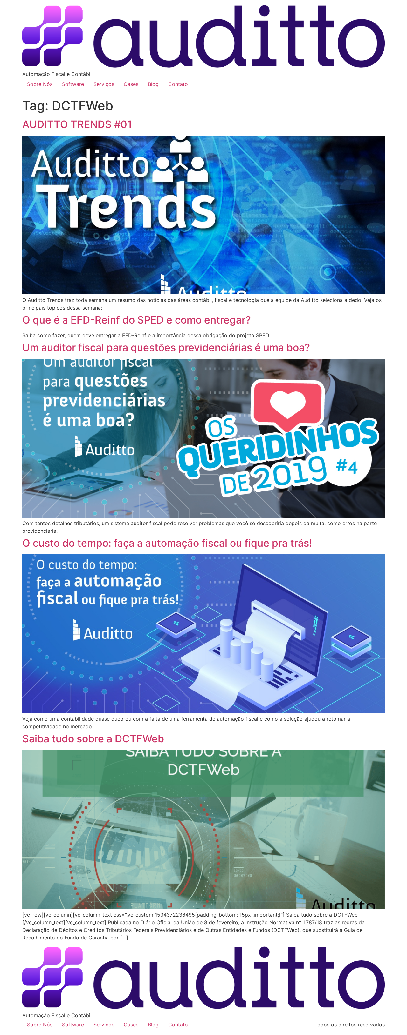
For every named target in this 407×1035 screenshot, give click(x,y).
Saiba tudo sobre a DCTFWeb (93, 738)
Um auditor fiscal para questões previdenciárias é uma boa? (166, 347)
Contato (178, 84)
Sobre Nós (39, 84)
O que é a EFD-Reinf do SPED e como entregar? (136, 320)
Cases (131, 84)
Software (73, 84)
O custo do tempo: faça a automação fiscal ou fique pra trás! (167, 543)
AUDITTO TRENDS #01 (77, 124)
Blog (153, 84)
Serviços (103, 84)
